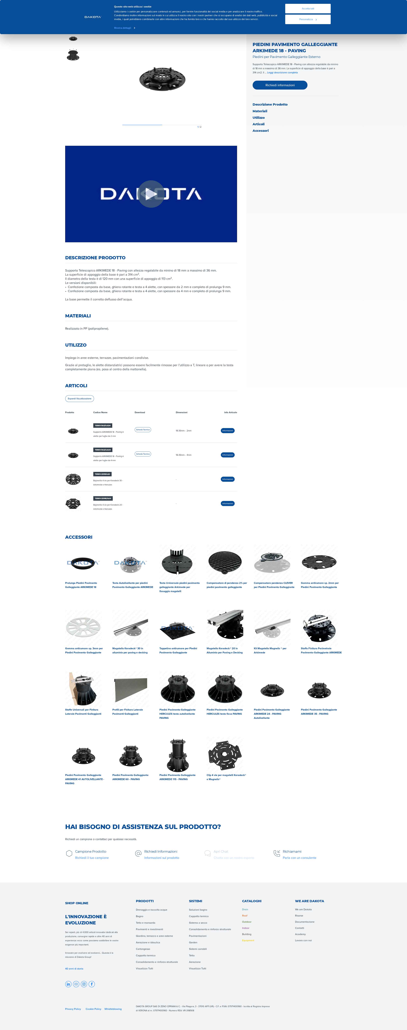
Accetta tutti (308, 8)
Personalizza (306, 19)
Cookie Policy (93, 1009)
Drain (245, 909)
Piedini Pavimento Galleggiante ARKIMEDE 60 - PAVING (130, 777)
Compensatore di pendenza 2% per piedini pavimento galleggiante (227, 585)
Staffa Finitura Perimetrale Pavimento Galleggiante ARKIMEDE (321, 650)
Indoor (245, 928)
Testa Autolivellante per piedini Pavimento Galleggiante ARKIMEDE (132, 585)
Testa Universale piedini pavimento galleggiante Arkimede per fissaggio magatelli (179, 587)
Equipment (248, 940)
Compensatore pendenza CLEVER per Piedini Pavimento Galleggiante (274, 585)
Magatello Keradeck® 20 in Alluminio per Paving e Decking (225, 650)
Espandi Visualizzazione (79, 398)
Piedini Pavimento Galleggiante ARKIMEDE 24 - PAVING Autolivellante (272, 714)
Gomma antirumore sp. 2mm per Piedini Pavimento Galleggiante (320, 585)
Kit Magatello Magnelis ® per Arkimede (270, 650)
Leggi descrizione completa (282, 72)
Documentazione (304, 921)
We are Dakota (303, 909)
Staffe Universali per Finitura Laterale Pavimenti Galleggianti (83, 712)
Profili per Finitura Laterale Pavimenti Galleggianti (127, 712)
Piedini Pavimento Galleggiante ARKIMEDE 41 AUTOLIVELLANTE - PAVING (84, 779)
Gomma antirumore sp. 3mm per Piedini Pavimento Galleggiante (84, 650)
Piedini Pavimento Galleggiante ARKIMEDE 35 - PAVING (319, 712)
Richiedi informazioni (280, 85)
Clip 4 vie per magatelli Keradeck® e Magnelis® (226, 777)
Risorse (299, 915)
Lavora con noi (303, 940)
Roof (244, 915)
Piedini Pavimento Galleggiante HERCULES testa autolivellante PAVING (177, 714)
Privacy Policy (73, 1009)
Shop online (76, 903)
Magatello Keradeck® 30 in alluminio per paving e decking (130, 650)
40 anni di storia (74, 968)
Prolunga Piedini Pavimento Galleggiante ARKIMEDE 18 (81, 585)
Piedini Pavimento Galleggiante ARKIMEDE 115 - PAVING (177, 777)
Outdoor (246, 921)
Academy (300, 934)
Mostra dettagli (122, 28)
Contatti (299, 928)
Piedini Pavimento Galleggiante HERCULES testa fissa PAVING (225, 712)
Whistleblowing (113, 1009)
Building (246, 934)
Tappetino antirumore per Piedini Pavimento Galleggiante (178, 650)
